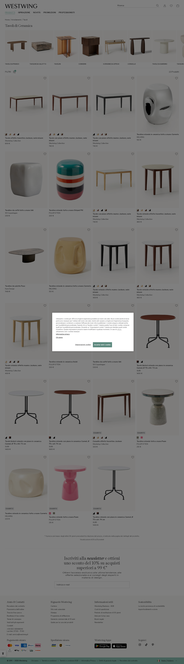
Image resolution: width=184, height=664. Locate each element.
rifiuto (119, 329)
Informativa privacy (63, 334)
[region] (93, 332)
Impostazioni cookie (83, 345)
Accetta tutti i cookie (102, 345)
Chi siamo (59, 337)
